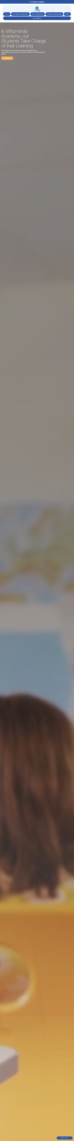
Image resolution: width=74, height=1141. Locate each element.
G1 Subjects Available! (37, 2)
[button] (37, 14)
